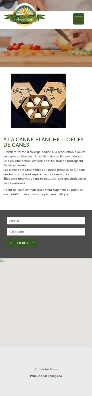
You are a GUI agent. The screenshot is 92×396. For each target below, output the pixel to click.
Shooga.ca (55, 375)
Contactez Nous (46, 369)
